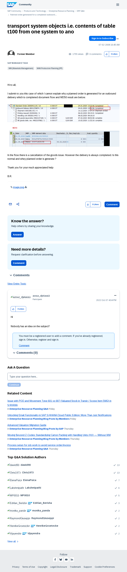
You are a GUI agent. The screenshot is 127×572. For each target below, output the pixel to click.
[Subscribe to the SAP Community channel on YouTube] (66, 559)
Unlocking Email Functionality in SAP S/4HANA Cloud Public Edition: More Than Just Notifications (59, 415)
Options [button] (117, 39)
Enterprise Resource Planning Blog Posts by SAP (37, 429)
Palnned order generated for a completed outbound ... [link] (33, 15)
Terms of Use (28, 567)
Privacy (15, 567)
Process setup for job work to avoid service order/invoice (39, 445)
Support (88, 567)
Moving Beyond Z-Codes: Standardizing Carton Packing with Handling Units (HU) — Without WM (59, 435)
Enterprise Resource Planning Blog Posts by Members (40, 419)
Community (25, 4)
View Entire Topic (16, 283)
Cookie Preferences (105, 567)
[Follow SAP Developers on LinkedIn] (72, 559)
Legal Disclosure (58, 567)
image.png (18, 187)
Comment (112, 204)
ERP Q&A (80, 11)
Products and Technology (35, 11)
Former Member (26, 54)
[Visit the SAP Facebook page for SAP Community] (55, 559)
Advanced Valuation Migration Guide (26, 425)
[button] (106, 54)
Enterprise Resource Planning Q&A (29, 409)
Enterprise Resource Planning (61, 11)
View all (11, 541)
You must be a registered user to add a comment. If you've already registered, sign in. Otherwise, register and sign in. (61, 338)
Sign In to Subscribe (102, 38)
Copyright (43, 567)
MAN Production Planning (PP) (49, 68)
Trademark (75, 567)
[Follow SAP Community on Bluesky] (60, 559)
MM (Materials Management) (21, 68)
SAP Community (14, 11)
